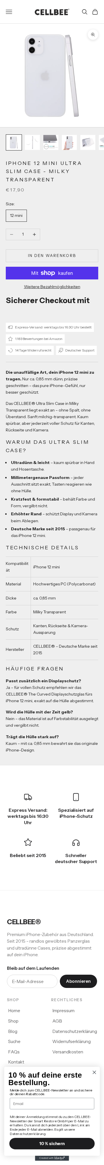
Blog (12, 1031)
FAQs (14, 1052)
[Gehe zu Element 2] (32, 142)
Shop (13, 1021)
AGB (57, 1021)
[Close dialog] (94, 1072)
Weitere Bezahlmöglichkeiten (52, 286)
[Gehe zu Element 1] (14, 142)
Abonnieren (78, 981)
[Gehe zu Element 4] (69, 142)
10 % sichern (51, 1143)
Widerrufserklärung (71, 1041)
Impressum (63, 1010)
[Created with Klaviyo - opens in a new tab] (52, 1158)
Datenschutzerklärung (74, 1031)
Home (14, 1010)
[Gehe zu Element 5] (88, 142)
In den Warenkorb (52, 255)
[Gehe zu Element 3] (51, 142)
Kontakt (16, 1062)
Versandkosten (67, 1052)
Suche (14, 1041)
